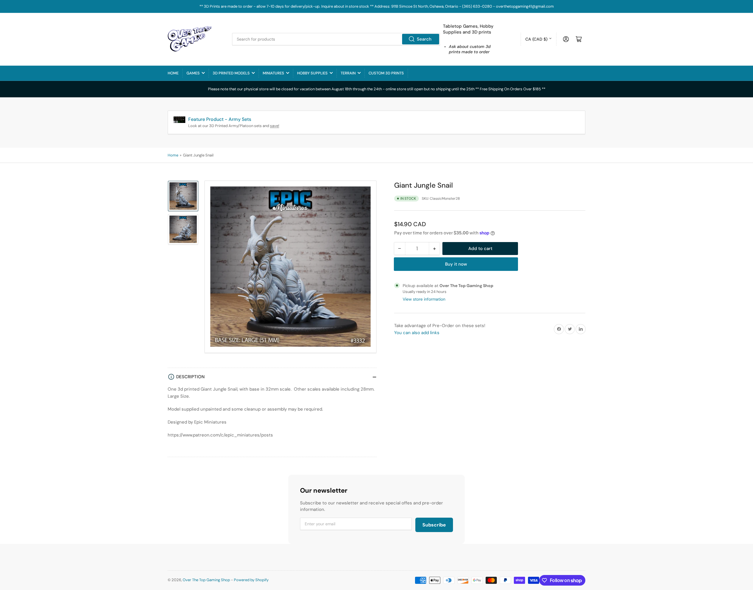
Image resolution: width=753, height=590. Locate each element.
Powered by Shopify (251, 579)
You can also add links (416, 333)
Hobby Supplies (312, 73)
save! (274, 125)
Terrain (348, 73)
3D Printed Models (231, 73)
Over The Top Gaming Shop (206, 579)
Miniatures (273, 73)
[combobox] (336, 39)
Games (193, 73)
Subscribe (434, 525)
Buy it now (456, 264)
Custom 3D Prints (386, 73)
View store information (424, 299)
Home (173, 73)
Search (424, 39)
